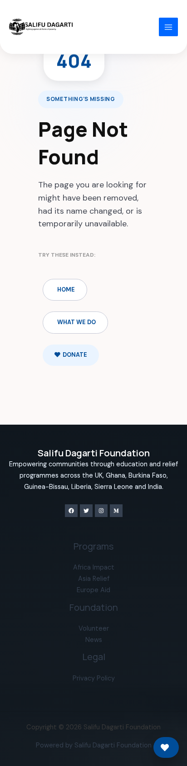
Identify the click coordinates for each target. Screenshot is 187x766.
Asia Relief (93, 578)
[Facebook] (71, 510)
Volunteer (94, 628)
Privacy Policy (94, 678)
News (93, 640)
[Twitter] (86, 510)
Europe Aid (93, 590)
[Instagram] (101, 510)
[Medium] (116, 510)
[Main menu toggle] (168, 27)
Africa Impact (93, 567)
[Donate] (166, 747)
